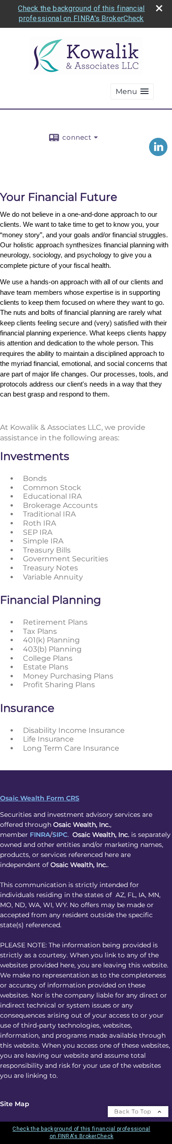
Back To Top (133, 1111)
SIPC (59, 835)
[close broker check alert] (159, 8)
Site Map (14, 1104)
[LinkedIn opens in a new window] (158, 152)
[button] (132, 91)
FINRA (40, 835)
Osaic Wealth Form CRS (39, 798)
